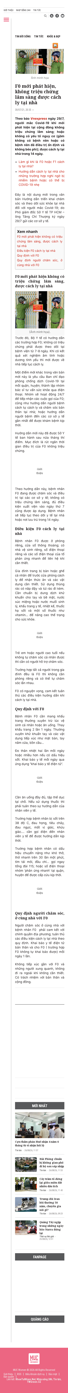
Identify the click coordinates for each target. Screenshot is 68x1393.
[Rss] (51, 16)
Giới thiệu (8, 10)
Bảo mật (53, 1374)
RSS (19, 1374)
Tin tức (37, 10)
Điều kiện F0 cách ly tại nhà (36, 251)
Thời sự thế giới (47, 1236)
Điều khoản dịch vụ (35, 1374)
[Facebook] (57, 16)
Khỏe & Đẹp (53, 36)
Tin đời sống (23, 36)
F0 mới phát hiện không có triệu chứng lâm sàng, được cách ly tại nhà (39, 241)
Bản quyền (9, 1376)
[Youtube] (62, 16)
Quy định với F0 (28, 255)
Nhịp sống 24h (23, 10)
